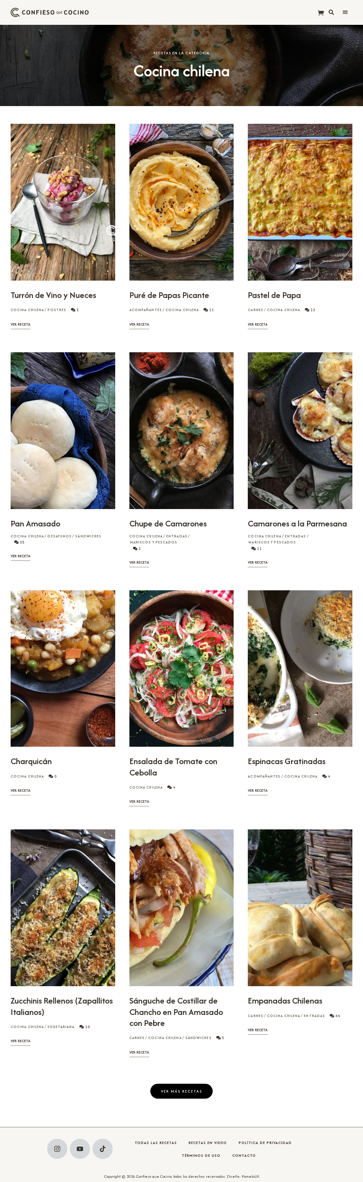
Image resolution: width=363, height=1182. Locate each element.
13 (312, 310)
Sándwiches (88, 536)
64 (337, 1015)
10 (87, 1026)
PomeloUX (250, 1176)
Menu (345, 12)
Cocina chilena (27, 310)
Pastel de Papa (274, 295)
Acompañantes (145, 310)
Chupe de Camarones (168, 523)
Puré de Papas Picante (169, 295)
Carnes (255, 310)
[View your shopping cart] (321, 13)
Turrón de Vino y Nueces (53, 295)
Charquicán (31, 761)
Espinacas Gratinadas (286, 761)
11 (211, 310)
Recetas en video (208, 1142)
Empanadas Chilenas (285, 1000)
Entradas (177, 536)
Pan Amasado (35, 523)
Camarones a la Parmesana (297, 523)
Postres (57, 310)
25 (22, 542)
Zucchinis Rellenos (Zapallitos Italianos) (62, 1006)
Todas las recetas (156, 1142)
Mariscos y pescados (154, 542)
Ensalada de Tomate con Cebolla (173, 766)
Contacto (244, 1155)
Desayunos (60, 536)
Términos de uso (201, 1155)
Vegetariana (61, 1026)
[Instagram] (57, 1149)
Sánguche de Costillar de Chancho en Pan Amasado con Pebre (176, 1011)
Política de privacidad (265, 1142)
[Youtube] (80, 1149)
